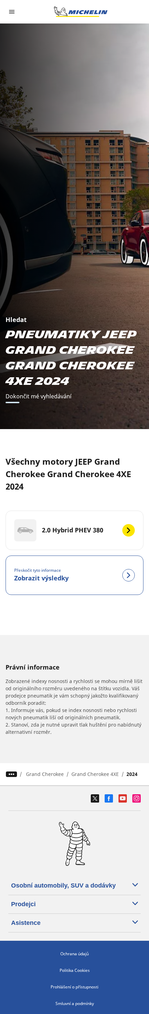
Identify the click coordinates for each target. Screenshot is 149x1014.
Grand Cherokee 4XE (95, 774)
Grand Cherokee (45, 774)
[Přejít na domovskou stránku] (80, 12)
